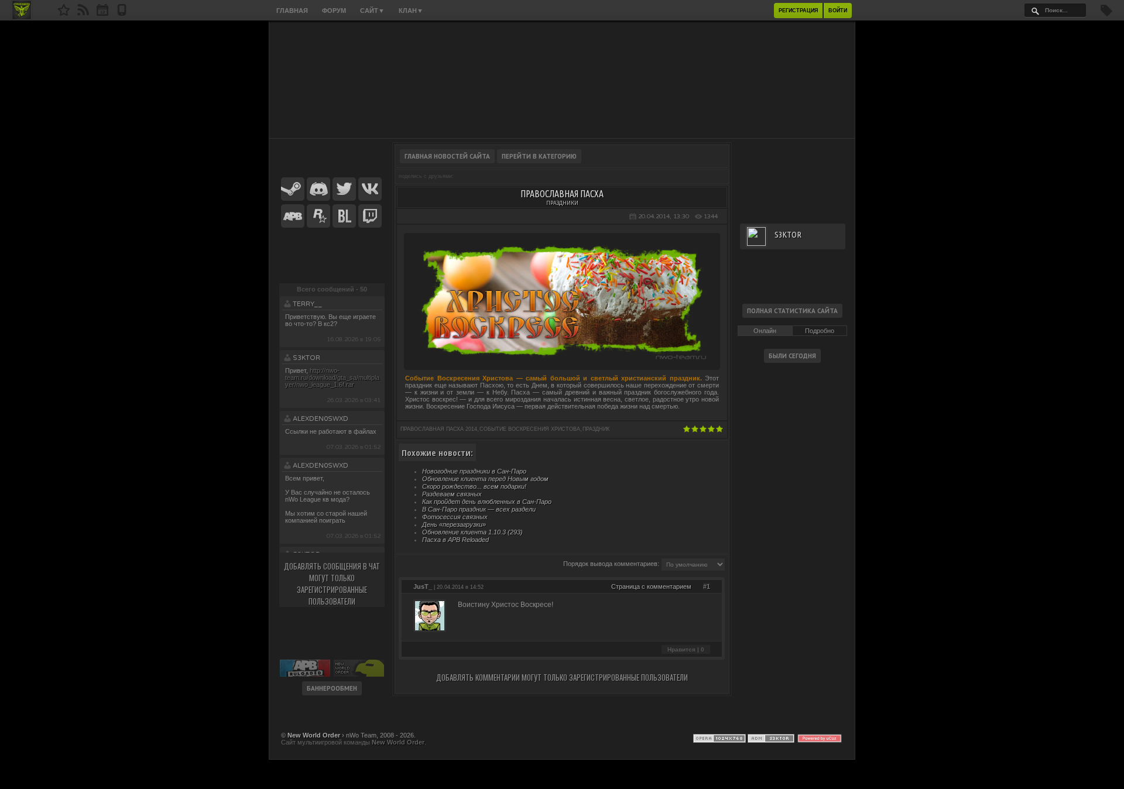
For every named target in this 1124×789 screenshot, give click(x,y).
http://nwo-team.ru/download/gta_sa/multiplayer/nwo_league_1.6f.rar (332, 377)
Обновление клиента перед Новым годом (485, 478)
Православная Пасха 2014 (438, 429)
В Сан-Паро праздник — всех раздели (479, 509)
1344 (711, 216)
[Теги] (1106, 14)
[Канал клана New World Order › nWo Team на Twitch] (370, 216)
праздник (595, 429)
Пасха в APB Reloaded (455, 539)
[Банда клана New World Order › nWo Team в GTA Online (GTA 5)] (318, 216)
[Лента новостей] (83, 13)
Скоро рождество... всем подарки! (474, 486)
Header (562, 79)
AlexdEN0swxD (320, 419)
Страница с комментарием (651, 586)
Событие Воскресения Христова (529, 429)
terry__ (307, 304)
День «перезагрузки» (454, 524)
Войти (837, 10)
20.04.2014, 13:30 (663, 216)
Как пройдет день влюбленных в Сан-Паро (486, 501)
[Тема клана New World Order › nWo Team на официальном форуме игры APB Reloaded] (293, 216)
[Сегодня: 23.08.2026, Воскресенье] (102, 13)
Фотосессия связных (455, 516)
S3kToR (306, 358)
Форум (334, 10)
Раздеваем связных (452, 494)
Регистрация (798, 10)
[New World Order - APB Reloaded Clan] (64, 13)
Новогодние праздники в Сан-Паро (474, 471)
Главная (292, 10)
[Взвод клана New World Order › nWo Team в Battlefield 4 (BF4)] (344, 216)
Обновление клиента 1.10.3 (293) (472, 532)
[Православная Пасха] (562, 359)
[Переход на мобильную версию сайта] (122, 13)
